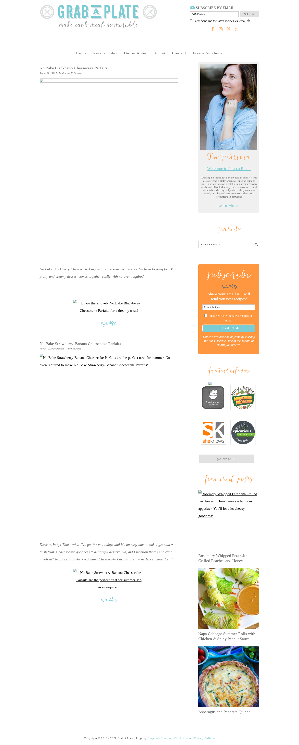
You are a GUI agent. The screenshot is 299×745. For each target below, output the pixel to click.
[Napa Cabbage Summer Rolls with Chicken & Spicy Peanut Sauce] (228, 598)
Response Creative (160, 738)
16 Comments (77, 73)
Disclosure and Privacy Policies (194, 738)
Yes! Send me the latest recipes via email (220, 21)
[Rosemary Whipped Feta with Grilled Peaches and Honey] (228, 520)
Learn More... (229, 205)
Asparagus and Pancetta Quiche (224, 712)
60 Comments (74, 348)
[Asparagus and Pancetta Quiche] (228, 676)
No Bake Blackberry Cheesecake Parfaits (73, 68)
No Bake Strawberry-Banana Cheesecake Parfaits (80, 343)
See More (226, 459)
